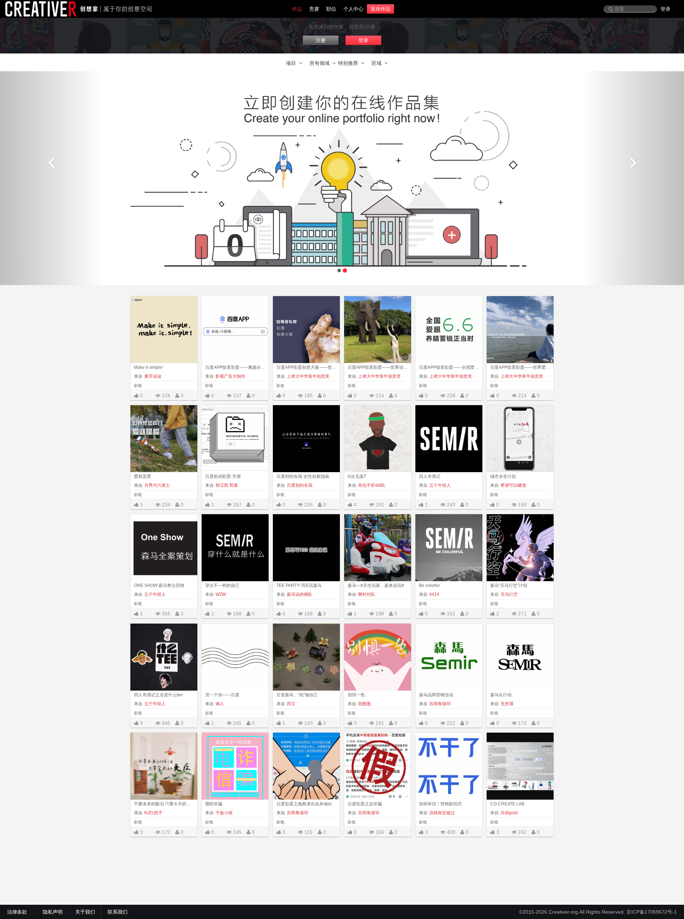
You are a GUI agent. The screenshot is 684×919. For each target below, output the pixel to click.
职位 (331, 9)
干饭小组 (224, 812)
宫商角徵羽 (440, 703)
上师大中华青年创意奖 (308, 376)
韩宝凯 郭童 (227, 485)
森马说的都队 (299, 594)
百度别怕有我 (299, 485)
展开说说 (152, 376)
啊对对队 (366, 594)
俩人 (220, 703)
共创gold (509, 812)
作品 (297, 9)
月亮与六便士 (157, 485)
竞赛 (314, 9)
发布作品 (380, 9)
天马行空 (509, 594)
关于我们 (85, 912)
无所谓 (507, 703)
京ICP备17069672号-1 (651, 912)
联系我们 (118, 912)
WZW (221, 594)
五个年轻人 (440, 485)
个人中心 (353, 9)
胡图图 (364, 703)
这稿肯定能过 (442, 812)
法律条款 (18, 912)
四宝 (291, 703)
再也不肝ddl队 (371, 485)
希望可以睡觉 (513, 485)
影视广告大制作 (230, 376)
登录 (665, 9)
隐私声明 (53, 912)
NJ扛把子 (153, 812)
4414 (434, 594)
